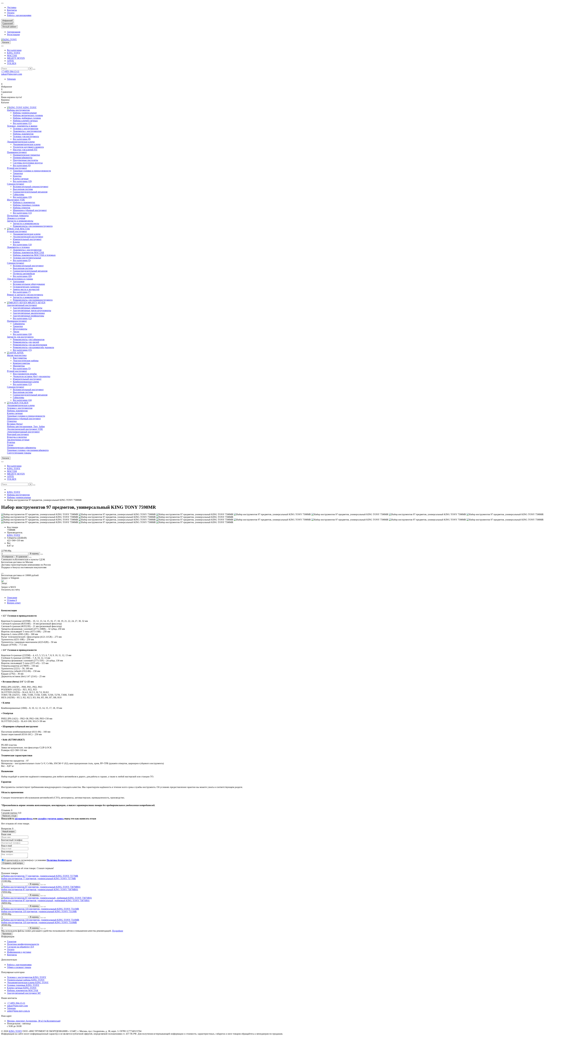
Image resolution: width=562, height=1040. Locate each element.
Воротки (17, 176)
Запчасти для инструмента (20, 337)
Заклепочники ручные (18, 439)
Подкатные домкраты (18, 215)
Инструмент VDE (16, 199)
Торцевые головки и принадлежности (32, 170)
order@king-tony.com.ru (18, 1011)
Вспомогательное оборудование (29, 284)
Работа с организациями (19, 15)
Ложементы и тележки (18, 247)
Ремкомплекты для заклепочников (30, 344)
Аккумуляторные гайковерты (27, 308)
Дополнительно (9, 959)
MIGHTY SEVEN (16, 58)
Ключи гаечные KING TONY (22, 988)
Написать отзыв (9, 816)
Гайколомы (18, 194)
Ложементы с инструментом (27, 131)
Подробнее (117, 931)
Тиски (10, 445)
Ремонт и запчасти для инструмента (25, 294)
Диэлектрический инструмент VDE (25, 429)
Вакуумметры (20, 358)
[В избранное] (42, 884)
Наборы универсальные (25, 112)
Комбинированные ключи (26, 381)
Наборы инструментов (18, 110)
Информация (7, 936)
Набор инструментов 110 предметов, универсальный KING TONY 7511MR (39, 911)
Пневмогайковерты (22, 157)
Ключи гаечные (21, 178)
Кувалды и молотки (17, 437)
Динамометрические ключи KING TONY (28, 982)
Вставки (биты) (15, 424)
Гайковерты (19, 323)
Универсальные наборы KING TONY (26, 980)
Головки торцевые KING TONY (23, 985)
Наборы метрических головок (28, 115)
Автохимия (18, 281)
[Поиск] (34, 69)
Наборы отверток (21, 207)
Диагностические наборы (25, 360)
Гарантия (11, 941)
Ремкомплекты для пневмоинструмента (33, 226)
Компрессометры (21, 363)
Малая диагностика (16, 355)
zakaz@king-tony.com (11, 74)
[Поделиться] (30, 557)
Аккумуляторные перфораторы (28, 315)
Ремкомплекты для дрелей (26, 342)
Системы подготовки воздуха (28, 163)
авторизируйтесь (24, 818)
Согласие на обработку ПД (20, 947)
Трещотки (18, 173)
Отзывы (12, 600)
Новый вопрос (8, 831)
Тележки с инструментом (25, 128)
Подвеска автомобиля (24, 273)
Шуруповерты (20, 329)
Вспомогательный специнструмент (30, 186)
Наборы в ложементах (24, 202)
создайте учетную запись (51, 818)
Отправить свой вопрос (12, 863)
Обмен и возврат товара (19, 967)
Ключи (16, 242)
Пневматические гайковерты (21, 447)
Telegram (11, 79)
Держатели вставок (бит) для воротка (31, 376)
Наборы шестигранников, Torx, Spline (26, 426)
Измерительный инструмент (27, 239)
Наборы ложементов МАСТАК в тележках (34, 255)
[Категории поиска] (2, 461)
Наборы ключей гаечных (25, 120)
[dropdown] (2, 3)
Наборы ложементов (23, 134)
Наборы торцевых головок (26, 205)
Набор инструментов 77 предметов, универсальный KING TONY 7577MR (38, 878)
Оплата (10, 12)
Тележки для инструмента (26, 136)
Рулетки (11, 442)
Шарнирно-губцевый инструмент (30, 210)
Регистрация (13, 34)
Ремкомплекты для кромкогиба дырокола (33, 347)
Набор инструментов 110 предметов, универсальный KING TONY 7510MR (39, 922)
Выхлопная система (23, 189)
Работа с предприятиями (19, 964)
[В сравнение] (44, 884)
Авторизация (13, 32)
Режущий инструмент (18, 434)
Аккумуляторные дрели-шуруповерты (32, 310)
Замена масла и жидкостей (26, 289)
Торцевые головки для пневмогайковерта (28, 450)
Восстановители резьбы (25, 373)
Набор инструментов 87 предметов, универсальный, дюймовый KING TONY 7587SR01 (45, 900)
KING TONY (13, 53)
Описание (12, 597)
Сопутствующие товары (19, 453)
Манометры (19, 366)
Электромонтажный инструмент (23, 432)
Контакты (12, 10)
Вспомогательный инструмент (28, 265)
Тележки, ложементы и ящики (22, 126)
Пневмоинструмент (17, 152)
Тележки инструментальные (27, 257)
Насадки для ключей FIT (25, 149)
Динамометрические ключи (21, 141)
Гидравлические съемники (26, 286)
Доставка (11, 7)
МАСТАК (12, 55)
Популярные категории (13, 972)
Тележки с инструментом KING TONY (26, 977)
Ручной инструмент (17, 168)
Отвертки (12, 421)
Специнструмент (15, 184)
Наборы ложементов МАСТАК (28, 252)
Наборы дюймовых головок (27, 118)
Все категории (14, 50)
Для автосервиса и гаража (20, 279)
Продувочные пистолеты (25, 160)
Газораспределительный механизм (30, 192)
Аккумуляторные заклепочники (29, 313)
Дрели (16, 331)
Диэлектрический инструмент (28, 236)
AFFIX (10, 60)
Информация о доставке (19, 952)
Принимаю (7, 934)
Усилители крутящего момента (28, 147)
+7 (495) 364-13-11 (10, 71)
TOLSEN (11, 63)
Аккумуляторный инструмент (22, 305)
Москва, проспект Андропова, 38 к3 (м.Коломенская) (33, 1021)
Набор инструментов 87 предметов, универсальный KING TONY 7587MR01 (39, 889)
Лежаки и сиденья (16, 218)
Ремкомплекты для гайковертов (28, 339)
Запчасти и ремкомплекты (20, 221)
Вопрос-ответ (14, 603)
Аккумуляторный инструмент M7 (24, 993)
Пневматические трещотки (26, 155)
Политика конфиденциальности (23, 944)
